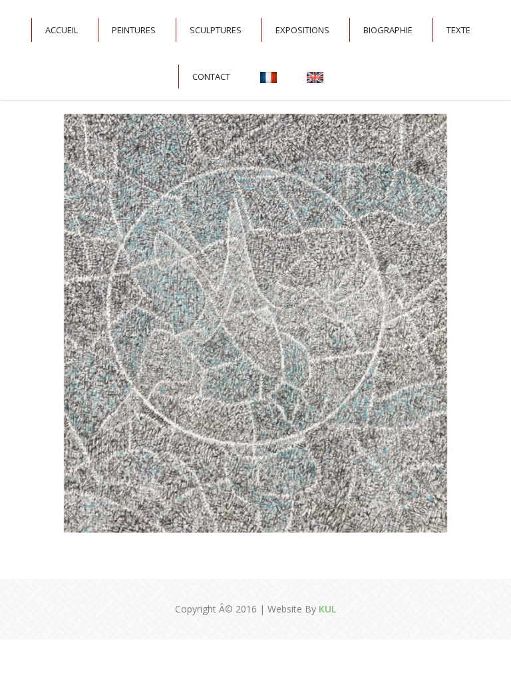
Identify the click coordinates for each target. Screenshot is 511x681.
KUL (326, 609)
